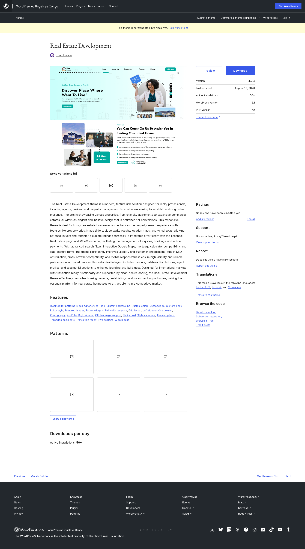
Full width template (116, 310)
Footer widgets (95, 310)
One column (165, 310)
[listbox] (118, 376)
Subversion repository (209, 316)
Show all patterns (63, 418)
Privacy (18, 513)
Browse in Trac (205, 320)
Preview (209, 70)
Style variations (146, 315)
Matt (242, 502)
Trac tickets (203, 324)
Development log (206, 312)
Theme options (166, 315)
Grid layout (134, 310)
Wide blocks (122, 319)
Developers (133, 507)
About (17, 496)
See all (251, 218)
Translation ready (86, 319)
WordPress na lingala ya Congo (65, 530)
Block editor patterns (62, 305)
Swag (187, 513)
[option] (72, 357)
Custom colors (140, 305)
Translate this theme (208, 294)
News (17, 502)
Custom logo (157, 305)
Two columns (105, 319)
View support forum (207, 242)
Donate (188, 507)
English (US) (203, 287)
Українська (234, 287)
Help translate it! (178, 27)
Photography (57, 315)
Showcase (76, 496)
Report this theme (206, 265)
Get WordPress (288, 6)
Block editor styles (87, 305)
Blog (102, 305)
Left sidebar (150, 310)
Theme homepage (207, 117)
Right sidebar (86, 315)
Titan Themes (64, 55)
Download (240, 70)
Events (186, 502)
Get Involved (190, 496)
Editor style (56, 310)
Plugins (74, 507)
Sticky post (129, 315)
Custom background (118, 305)
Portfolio (72, 315)
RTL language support (108, 315)
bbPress (244, 507)
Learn (129, 496)
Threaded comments (62, 319)
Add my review (205, 218)
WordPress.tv (135, 513)
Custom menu (174, 305)
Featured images (74, 310)
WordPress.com (249, 496)
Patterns (75, 513)
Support (131, 502)
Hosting (18, 507)
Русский (217, 287)
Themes (19, 17)
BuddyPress (246, 513)
